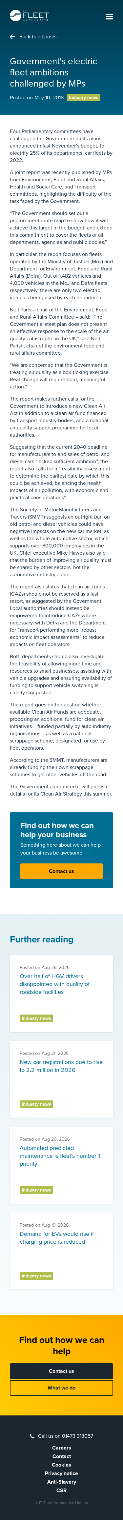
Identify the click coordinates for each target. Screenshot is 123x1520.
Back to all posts (37, 36)
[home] (29, 15)
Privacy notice (61, 1473)
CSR (61, 1490)
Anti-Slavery (61, 1482)
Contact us (61, 871)
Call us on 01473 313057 (65, 1436)
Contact (61, 1456)
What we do (61, 1388)
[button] (109, 17)
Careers (61, 1448)
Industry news (83, 97)
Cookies (61, 1465)
